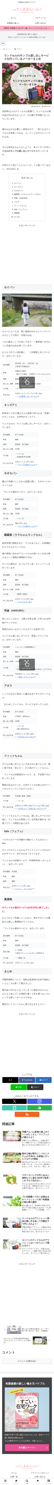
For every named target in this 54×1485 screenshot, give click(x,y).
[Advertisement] (27, 254)
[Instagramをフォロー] (39, 1101)
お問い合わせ (39, 1477)
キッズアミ (18, 187)
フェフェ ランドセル (23, 889)
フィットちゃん (20, 206)
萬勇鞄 (17, 213)
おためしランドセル (26, 737)
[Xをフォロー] (14, 1101)
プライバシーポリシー (40, 1473)
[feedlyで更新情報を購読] (39, 1107)
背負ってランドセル (26, 677)
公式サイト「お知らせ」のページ (31, 809)
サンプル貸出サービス (27, 465)
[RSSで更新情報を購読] (27, 1114)
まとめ (17, 217)
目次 (23, 178)
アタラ (17, 202)
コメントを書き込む (27, 1361)
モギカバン (18, 191)
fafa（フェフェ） (21, 209)
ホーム (14, 1473)
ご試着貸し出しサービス (27, 396)
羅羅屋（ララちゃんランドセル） (28, 194)
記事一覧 (14, 1477)
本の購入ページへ (27, 1447)
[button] (35, 1087)
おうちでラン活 (24, 602)
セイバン (17, 183)
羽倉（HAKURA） (21, 198)
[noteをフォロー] (14, 1107)
